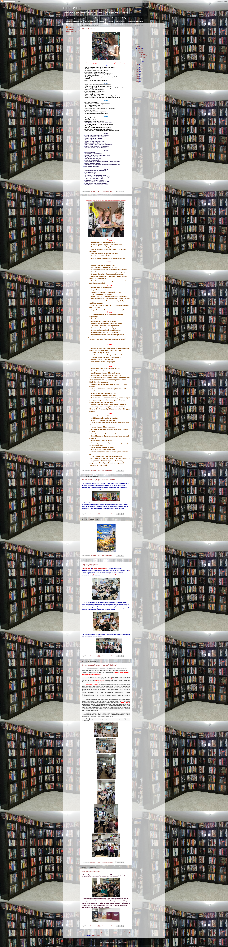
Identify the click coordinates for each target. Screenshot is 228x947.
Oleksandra (71, 27)
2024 (137, 67)
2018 (137, 81)
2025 (137, 64)
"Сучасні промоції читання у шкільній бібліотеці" (99, 665)
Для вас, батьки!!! (90, 21)
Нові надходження (139, 18)
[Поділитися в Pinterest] (123, 191)
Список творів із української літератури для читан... (142, 57)
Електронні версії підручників (121, 18)
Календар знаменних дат (74, 21)
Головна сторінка (72, 18)
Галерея (101, 21)
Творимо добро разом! (90, 565)
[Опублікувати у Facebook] (121, 191)
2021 (137, 74)
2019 (137, 79)
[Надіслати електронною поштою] (116, 191)
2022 (137, 71)
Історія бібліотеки (86, 18)
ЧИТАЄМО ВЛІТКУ (88, 29)
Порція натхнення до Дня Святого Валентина (99, 480)
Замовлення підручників (135, 21)
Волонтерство (120, 21)
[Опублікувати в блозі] (118, 191)
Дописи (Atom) (95, 935)
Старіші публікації (123, 932)
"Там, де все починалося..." (92, 871)
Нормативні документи (102, 18)
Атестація (110, 21)
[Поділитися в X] (120, 191)
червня (140, 48)
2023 (137, 69)
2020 (137, 76)
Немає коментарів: (107, 191)
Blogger (126, 942)
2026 (137, 46)
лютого (140, 61)
